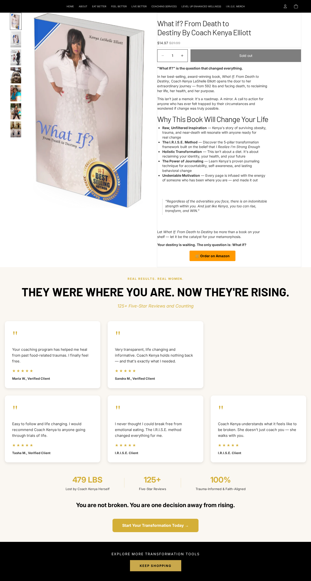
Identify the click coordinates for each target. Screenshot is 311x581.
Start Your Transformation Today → (155, 525)
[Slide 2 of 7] (15, 39)
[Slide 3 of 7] (15, 57)
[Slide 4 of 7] (15, 75)
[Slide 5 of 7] (15, 93)
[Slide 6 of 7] (15, 111)
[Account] (285, 6)
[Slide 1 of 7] (15, 21)
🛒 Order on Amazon (212, 256)
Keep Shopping (156, 566)
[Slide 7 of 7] (15, 129)
